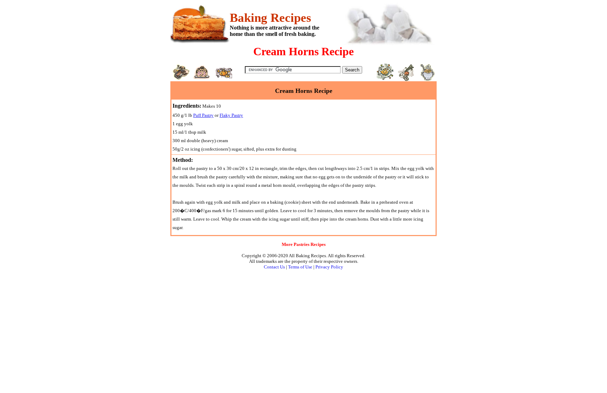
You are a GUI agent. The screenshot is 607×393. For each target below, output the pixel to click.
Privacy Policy (329, 267)
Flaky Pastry (231, 115)
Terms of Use (300, 267)
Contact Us (274, 267)
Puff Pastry (203, 115)
